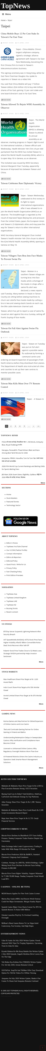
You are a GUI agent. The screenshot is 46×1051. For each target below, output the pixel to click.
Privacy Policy (11, 568)
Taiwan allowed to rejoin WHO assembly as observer (23, 106)
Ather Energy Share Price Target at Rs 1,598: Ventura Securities (21, 803)
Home (3, 20)
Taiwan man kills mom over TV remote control (20, 385)
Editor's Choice (12, 543)
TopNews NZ (11, 605)
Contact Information (14, 554)
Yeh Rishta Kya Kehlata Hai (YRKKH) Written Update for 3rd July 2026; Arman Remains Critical (21, 963)
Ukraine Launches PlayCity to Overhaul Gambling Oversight (20, 916)
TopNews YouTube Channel (16, 546)
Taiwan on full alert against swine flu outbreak (19, 330)
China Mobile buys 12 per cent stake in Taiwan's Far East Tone (20, 35)
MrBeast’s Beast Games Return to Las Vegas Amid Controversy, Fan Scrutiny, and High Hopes (20, 924)
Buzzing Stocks (12, 608)
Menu (8, 14)
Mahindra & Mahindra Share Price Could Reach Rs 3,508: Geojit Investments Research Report (23, 811)
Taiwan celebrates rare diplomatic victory (21, 183)
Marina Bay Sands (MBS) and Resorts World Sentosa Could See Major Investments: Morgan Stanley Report (21, 900)
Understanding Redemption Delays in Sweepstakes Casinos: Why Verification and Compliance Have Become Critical (22, 740)
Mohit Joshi (8, 43)
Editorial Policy (12, 561)
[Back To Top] (42, 1047)
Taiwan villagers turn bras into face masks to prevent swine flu (21, 257)
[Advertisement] (23, 1022)
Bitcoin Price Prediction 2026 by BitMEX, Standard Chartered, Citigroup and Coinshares (21, 855)
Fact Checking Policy (14, 571)
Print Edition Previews (14, 575)
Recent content (12, 612)
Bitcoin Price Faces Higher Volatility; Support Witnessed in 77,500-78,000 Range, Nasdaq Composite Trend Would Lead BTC (23, 876)
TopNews (15, 6)
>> (38, 426)
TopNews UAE (11, 601)
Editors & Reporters (13, 557)
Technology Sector (13, 505)
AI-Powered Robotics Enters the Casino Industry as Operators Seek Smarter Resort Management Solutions (22, 759)
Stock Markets (11, 498)
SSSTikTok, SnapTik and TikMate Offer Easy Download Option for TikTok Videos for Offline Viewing (22, 971)
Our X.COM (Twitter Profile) (16, 550)
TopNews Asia (11, 594)
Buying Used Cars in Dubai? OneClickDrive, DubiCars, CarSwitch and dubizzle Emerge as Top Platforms (22, 795)
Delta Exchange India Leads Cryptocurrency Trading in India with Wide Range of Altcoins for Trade (22, 847)
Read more (6, 100)
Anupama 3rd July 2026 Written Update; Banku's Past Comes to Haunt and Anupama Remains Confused (21, 979)
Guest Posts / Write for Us (16, 564)
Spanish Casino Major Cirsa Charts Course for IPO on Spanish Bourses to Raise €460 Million (21, 908)
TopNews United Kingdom (16, 597)
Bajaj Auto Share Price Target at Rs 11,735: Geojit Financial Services (20, 819)
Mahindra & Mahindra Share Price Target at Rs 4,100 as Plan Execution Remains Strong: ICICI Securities (22, 787)
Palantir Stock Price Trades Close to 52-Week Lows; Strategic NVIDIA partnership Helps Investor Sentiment (22, 654)
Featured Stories (12, 501)
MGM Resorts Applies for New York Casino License (21, 893)
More (43, 483)
